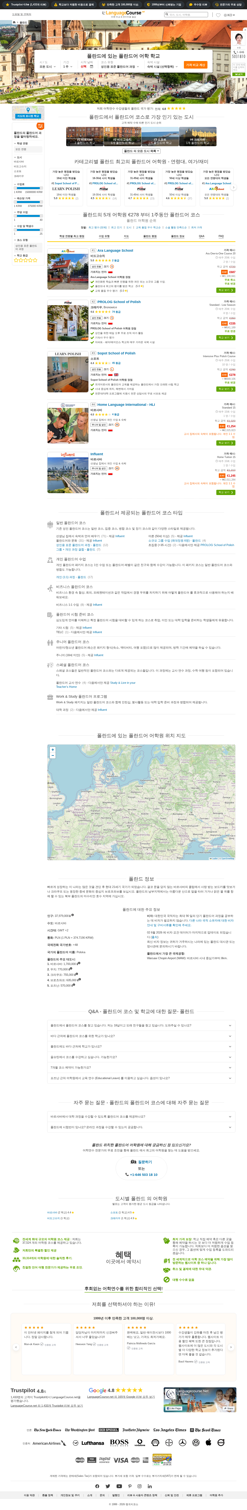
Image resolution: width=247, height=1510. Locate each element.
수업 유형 (104, 236)
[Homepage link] (14, 22)
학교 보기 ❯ (226, 290)
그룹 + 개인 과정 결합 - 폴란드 (75, 549)
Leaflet (215, 858)
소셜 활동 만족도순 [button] (176, 227)
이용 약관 (29, 1495)
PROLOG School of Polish (105, 183)
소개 (89, 1495)
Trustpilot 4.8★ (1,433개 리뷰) (28, 4)
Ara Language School (218, 183)
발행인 (116, 1495)
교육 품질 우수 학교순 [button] (148, 227)
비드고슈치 (53, 1218)
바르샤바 (52, 1212)
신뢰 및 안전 (172, 1495)
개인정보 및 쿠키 (70, 1495)
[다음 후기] (231, 1347)
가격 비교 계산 (195, 64)
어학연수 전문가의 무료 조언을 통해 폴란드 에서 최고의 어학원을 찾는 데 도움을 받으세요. (141, 1150)
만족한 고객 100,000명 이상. (123, 4)
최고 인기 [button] (116, 227)
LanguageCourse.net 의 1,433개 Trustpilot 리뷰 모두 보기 (47, 1405)
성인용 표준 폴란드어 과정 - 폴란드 (79, 545)
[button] (218, 16)
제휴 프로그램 (194, 1495)
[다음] (233, 187)
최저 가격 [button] (196, 227)
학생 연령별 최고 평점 (71, 236)
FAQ (221, 236)
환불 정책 (47, 1495)
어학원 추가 (216, 1495)
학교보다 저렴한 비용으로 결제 (76, 4)
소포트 (114, 1212)
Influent (119, 536)
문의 (102, 1495)
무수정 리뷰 (200, 4)
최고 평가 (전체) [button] (98, 227)
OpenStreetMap (227, 858)
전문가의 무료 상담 (231, 4)
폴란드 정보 (177, 236)
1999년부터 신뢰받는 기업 (166, 4)
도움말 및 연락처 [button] (21, 14)
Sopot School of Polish (68, 183)
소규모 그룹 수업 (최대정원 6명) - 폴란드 (174, 540)
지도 (126, 236)
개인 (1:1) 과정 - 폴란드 (71, 577)
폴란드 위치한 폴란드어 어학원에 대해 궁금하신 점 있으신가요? (141, 1145)
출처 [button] (154, 937)
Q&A (201, 236)
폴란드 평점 (150, 236)
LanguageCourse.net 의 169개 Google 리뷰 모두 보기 (121, 1396)
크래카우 (115, 1218)
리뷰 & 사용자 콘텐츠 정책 (142, 1495)
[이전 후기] (16, 1347)
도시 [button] (128, 227)
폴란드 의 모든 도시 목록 (140, 151)
